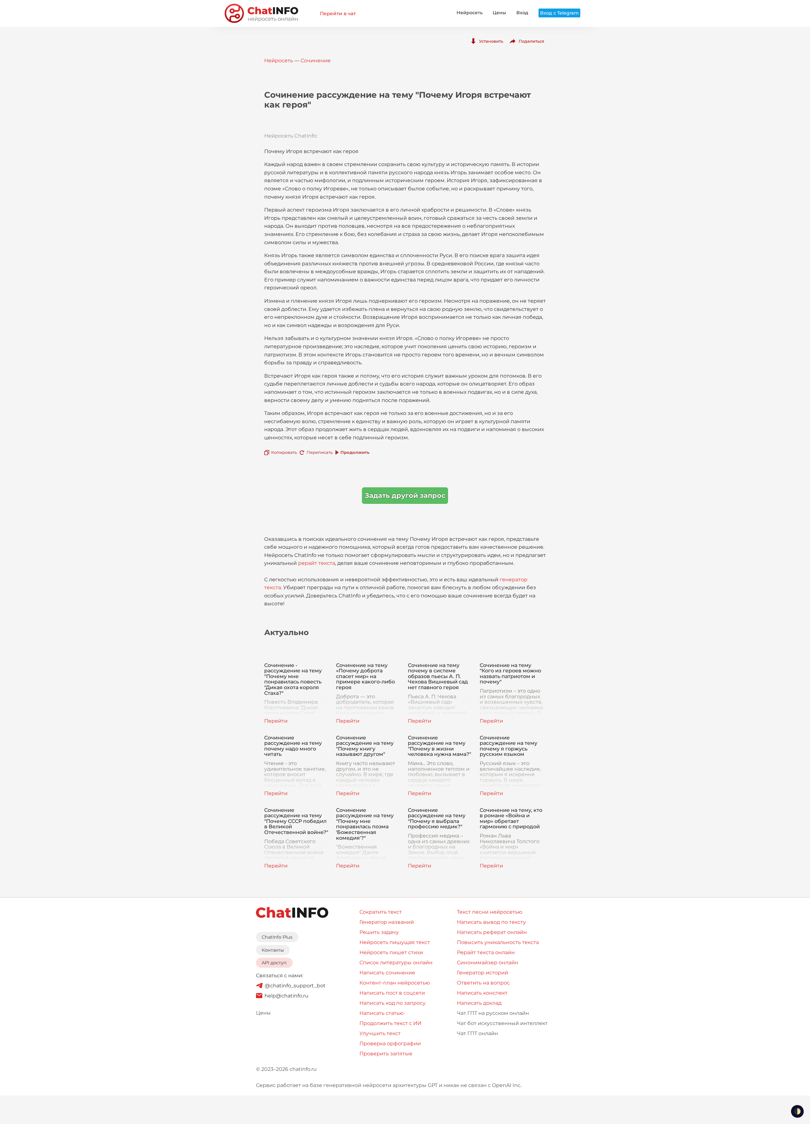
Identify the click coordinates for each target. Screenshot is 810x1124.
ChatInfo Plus (277, 937)
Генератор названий (386, 922)
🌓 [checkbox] (797, 1111)
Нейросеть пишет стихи (391, 952)
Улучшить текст (380, 1033)
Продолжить (355, 452)
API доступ (274, 963)
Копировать (284, 452)
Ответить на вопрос (483, 983)
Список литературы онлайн (396, 963)
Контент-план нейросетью (394, 983)
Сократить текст (380, 912)
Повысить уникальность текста (498, 942)
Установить (491, 41)
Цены (499, 12)
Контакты (273, 950)
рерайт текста (316, 563)
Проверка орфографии (390, 1044)
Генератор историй (482, 973)
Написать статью (381, 1013)
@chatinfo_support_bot (295, 986)
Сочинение (316, 61)
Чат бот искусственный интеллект (502, 1023)
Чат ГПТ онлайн (477, 1033)
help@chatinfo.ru (286, 996)
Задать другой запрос (405, 495)
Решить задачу (379, 932)
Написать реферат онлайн (492, 932)
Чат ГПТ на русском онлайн (493, 1013)
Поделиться (531, 41)
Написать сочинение (387, 973)
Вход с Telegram (559, 13)
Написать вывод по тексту (491, 922)
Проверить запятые (385, 1054)
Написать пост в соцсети (392, 993)
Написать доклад (479, 1003)
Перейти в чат (338, 13)
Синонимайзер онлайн (487, 963)
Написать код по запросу (392, 1003)
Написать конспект (482, 993)
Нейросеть (470, 12)
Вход (522, 12)
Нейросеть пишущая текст (394, 942)
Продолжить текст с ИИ (390, 1023)
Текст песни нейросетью (489, 912)
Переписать (320, 452)
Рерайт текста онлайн (486, 952)
